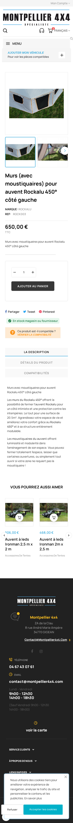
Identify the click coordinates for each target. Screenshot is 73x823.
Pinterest (49, 312)
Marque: (11, 209)
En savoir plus (33, 798)
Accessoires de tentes (17, 555)
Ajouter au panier (32, 286)
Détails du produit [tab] (36, 362)
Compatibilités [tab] (36, 373)
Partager (13, 312)
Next (65, 151)
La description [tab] (36, 352)
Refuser (12, 809)
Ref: (8, 214)
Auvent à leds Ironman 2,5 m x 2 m (19, 544)
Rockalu (24, 209)
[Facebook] (32, 651)
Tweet (31, 312)
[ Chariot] (19, 517)
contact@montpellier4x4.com (46, 640)
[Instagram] (41, 651)
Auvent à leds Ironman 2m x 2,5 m (51, 544)
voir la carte (36, 730)
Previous (8, 151)
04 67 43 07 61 (21, 666)
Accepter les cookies (43, 809)
